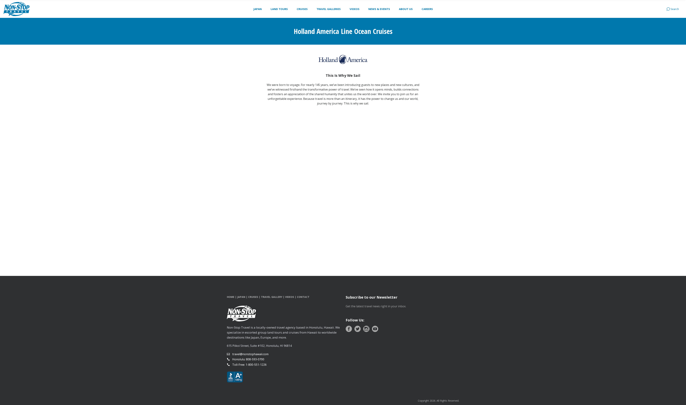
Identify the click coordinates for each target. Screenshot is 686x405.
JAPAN (241, 297)
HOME (230, 297)
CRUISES (253, 297)
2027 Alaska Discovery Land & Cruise (95, 238)
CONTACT (303, 297)
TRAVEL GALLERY (271, 297)
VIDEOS (289, 297)
